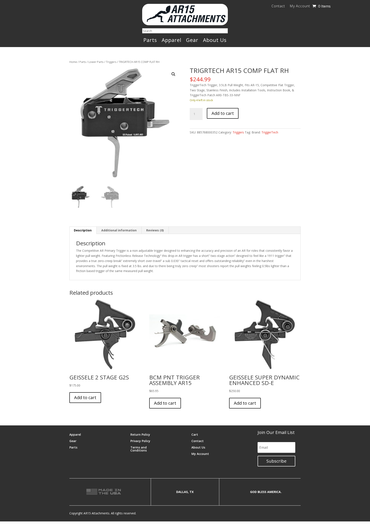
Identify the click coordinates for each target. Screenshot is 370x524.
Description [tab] (83, 230)
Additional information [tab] (119, 230)
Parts (150, 40)
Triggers (111, 62)
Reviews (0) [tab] (155, 230)
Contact (278, 6)
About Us (215, 40)
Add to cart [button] (85, 397)
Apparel (171, 40)
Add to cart (223, 113)
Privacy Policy (140, 441)
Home (73, 62)
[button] (173, 74)
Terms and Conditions (138, 448)
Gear (192, 40)
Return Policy (140, 434)
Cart (194, 434)
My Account (300, 6)
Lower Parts (96, 62)
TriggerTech (269, 132)
